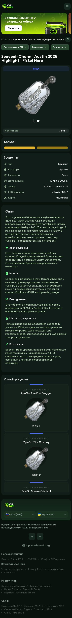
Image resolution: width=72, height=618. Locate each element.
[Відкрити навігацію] (67, 6)
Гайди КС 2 (17, 559)
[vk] (40, 536)
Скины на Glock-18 (14, 612)
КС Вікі (4, 39)
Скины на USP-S (43, 609)
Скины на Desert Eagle (17, 609)
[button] (15, 47)
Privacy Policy (36, 569)
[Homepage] (7, 6)
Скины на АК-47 (10, 605)
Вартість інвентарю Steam (19, 592)
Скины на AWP (56, 605)
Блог (4, 559)
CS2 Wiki (32, 559)
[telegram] (32, 536)
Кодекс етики (56, 569)
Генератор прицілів (41, 585)
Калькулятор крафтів (13, 585)
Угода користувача (12, 569)
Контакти (9, 572)
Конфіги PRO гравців (53, 559)
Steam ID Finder (31, 589)
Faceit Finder (11, 589)
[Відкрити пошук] (68, 39)
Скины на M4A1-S (33, 605)
